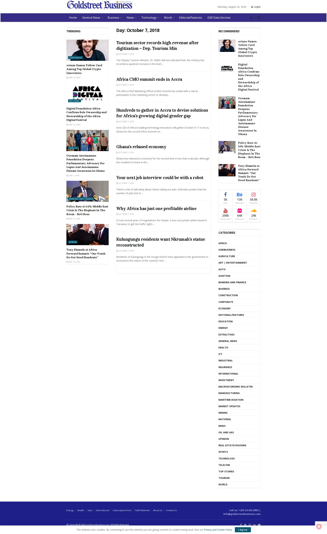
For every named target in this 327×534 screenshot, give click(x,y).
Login (257, 6)
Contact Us (171, 510)
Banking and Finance (81, 199)
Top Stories (226, 471)
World (168, 17)
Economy (225, 308)
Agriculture (227, 256)
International (228, 373)
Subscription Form (122, 510)
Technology (149, 17)
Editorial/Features (190, 17)
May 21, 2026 (74, 218)
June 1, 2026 (73, 175)
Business (113, 17)
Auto (222, 269)
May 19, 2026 (74, 262)
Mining (223, 412)
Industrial (226, 360)
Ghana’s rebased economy (141, 146)
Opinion (224, 438)
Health (73, 148)
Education (226, 321)
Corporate (75, 57)
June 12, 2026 (74, 77)
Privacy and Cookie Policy (218, 529)
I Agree (242, 529)
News (130, 17)
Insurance (225, 367)
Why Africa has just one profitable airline (156, 208)
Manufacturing (229, 393)
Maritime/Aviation (231, 399)
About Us (157, 510)
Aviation (224, 275)
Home (73, 17)
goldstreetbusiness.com (98, 524)
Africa (72, 242)
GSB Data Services (219, 17)
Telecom (224, 465)
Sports (223, 451)
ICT (220, 354)
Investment (226, 380)
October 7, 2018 (126, 54)
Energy (223, 327)
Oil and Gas (226, 432)
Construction (228, 295)
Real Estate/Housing (232, 445)
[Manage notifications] (319, 526)
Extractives (227, 334)
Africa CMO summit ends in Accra (149, 79)
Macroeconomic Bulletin (236, 386)
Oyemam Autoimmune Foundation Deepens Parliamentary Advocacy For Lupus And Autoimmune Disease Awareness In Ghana (85, 163)
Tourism (224, 478)
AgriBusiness (227, 249)
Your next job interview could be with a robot (159, 177)
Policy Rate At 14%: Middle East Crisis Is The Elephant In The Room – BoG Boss (87, 210)
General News (91, 17)
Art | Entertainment (233, 262)
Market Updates (229, 406)
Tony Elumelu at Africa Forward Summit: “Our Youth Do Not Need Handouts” (85, 253)
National (74, 101)
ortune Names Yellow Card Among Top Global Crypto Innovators (84, 69)
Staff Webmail (142, 510)
